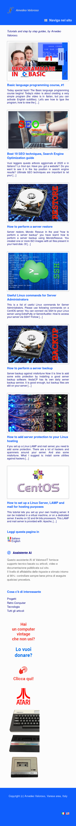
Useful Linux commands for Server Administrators (31, 297)
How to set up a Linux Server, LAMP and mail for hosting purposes (35, 504)
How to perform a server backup (30, 368)
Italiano (16, 538)
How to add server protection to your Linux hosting (37, 439)
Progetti (11, 599)
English (16, 541)
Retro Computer (16, 603)
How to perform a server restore (29, 226)
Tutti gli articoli (15, 611)
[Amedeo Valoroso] (23, 10)
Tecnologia (13, 607)
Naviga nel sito (60, 20)
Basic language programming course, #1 (35, 85)
